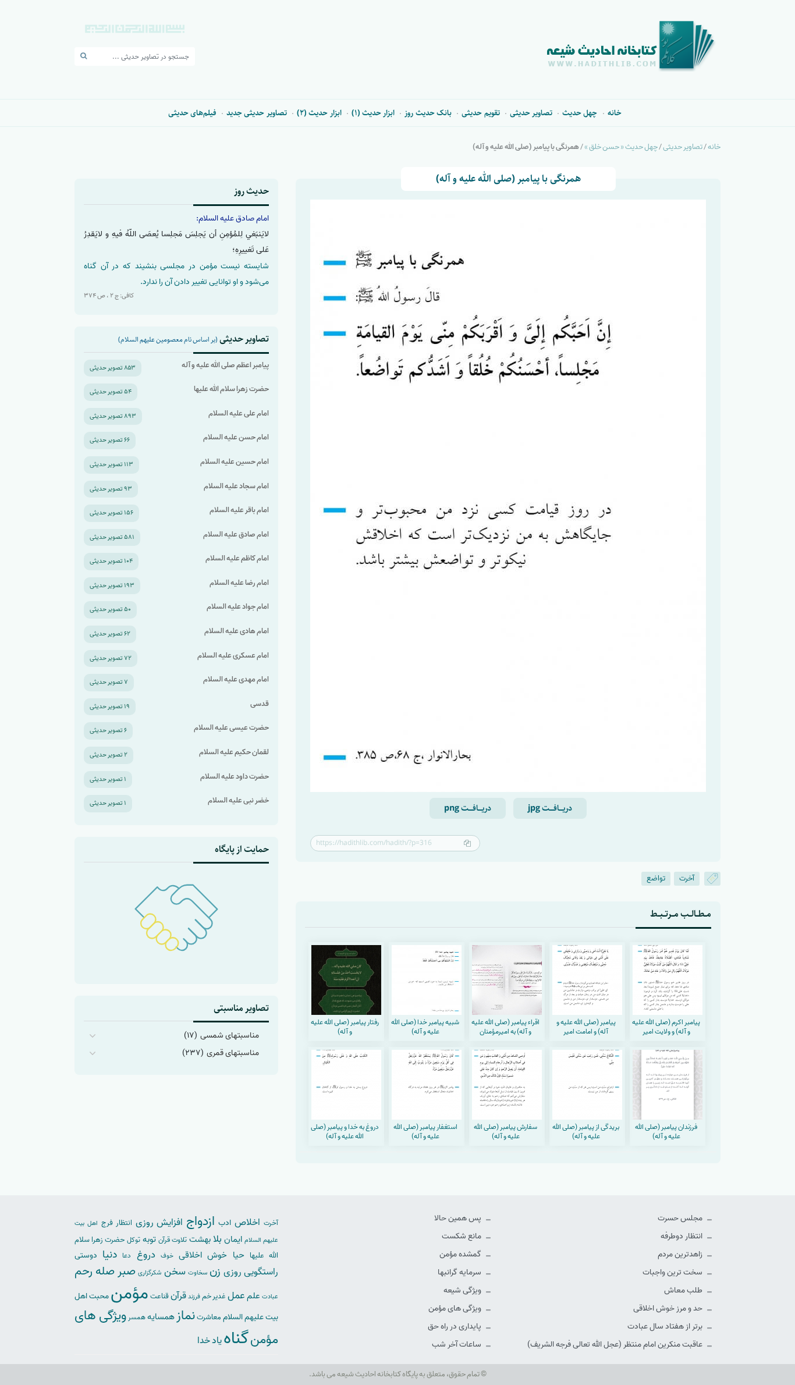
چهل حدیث (579, 112)
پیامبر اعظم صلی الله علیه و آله (225, 365)
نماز (185, 1315)
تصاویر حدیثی (531, 112)
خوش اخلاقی (203, 1255)
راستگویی (261, 1272)
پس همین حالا (458, 1218)
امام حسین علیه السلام (234, 462)
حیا (238, 1255)
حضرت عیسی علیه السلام (231, 728)
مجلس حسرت (681, 1218)
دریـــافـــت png (467, 808)
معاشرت (209, 1317)
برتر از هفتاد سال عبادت (665, 1326)
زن (215, 1271)
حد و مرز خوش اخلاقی (668, 1308)
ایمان (233, 1239)
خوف (167, 1256)
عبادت (270, 1296)
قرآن (178, 1296)
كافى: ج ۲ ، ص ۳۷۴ (109, 295)
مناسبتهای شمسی (229, 1035)
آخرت (686, 878)
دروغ (146, 1254)
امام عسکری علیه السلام (233, 655)
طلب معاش (684, 1290)
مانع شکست (462, 1236)
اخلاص (247, 1222)
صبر (127, 1271)
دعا (126, 1256)
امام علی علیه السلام (238, 413)
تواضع (656, 878)
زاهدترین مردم (681, 1254)
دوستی (85, 1255)
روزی (232, 1272)
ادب (224, 1223)
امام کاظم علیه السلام (237, 558)
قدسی (259, 704)
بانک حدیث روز (428, 112)
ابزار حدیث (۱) (373, 112)
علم (253, 1296)
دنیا (109, 1254)
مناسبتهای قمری (233, 1053)
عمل (236, 1296)
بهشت (200, 1239)
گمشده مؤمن (461, 1254)
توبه (149, 1239)
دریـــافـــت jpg (550, 808)
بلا (217, 1239)
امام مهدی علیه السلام (236, 679)
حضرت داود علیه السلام (234, 776)
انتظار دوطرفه (682, 1236)
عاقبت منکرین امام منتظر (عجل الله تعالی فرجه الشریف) (615, 1344)
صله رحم (94, 1271)
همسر (136, 1317)
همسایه (161, 1316)
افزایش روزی (159, 1222)
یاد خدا (209, 1340)
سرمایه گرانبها (460, 1272)
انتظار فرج (116, 1223)
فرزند (194, 1297)
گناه (236, 1338)
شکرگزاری (149, 1272)
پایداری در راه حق (455, 1326)
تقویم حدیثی (480, 112)
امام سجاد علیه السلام (236, 486)
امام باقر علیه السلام (239, 510)
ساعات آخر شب (457, 1344)
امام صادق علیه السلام (236, 534)
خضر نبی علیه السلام (238, 800)
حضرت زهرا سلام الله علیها (231, 389)
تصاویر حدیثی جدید (256, 112)
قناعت (159, 1296)
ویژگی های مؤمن (455, 1308)
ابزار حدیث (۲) (319, 112)
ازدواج (200, 1221)
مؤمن (129, 1294)
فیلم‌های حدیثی (192, 112)
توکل (133, 1240)
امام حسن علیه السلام (236, 437)
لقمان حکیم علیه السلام (234, 752)
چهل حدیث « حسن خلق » (621, 147)
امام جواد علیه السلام (238, 607)
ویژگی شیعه (463, 1290)
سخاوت (197, 1272)
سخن (175, 1272)
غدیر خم (214, 1296)
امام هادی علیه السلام (236, 631)
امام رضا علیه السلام (239, 583)
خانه (615, 112)
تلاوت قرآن (172, 1240)
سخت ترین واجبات (673, 1272)
